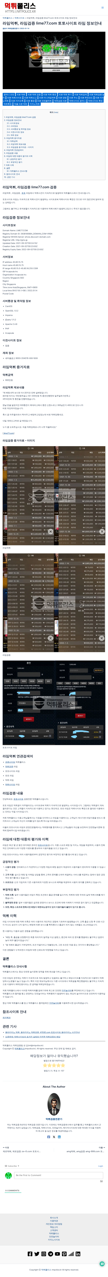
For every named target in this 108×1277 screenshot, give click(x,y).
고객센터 (54, 1230)
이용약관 (54, 1221)
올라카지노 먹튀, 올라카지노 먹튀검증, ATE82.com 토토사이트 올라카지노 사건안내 (42, 1032)
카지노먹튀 (35, 104)
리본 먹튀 (21, 94)
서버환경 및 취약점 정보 (19, 129)
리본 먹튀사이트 (14, 98)
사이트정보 (13, 123)
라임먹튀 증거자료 (13, 138)
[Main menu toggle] (102, 7)
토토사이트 (18, 799)
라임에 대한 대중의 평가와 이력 (18, 156)
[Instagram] (43, 1254)
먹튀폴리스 (8, 18)
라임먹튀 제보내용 (16, 144)
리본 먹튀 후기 (65, 94)
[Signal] (71, 1254)
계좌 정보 (12, 135)
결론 (7, 168)
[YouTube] (57, 1254)
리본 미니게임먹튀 (47, 98)
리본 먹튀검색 (80, 94)
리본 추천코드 (86, 98)
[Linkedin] (59, 1137)
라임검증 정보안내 (12, 120)
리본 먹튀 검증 (34, 94)
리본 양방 (62, 98)
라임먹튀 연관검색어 (13, 150)
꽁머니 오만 (9, 94)
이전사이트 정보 (15, 132)
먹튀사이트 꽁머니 (77, 101)
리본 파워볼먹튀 (44, 101)
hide (56, 112)
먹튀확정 (8, 104)
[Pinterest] (64, 1254)
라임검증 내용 (11, 153)
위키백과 (7, 1017)
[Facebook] (48, 1137)
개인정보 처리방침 (54, 1224)
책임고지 (54, 1227)
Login (100, 1166)
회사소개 (54, 1218)
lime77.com (8, 433)
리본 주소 (73, 98)
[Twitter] (37, 1254)
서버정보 (12, 126)
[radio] (45, 1065)
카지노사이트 (54, 1240)
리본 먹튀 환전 (49, 94)
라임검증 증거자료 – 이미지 (20, 147)
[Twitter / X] (54, 1137)
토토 (24, 193)
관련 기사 (9, 177)
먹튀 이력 (9, 165)
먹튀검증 (9, 766)
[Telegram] (50, 1254)
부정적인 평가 (14, 162)
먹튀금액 (12, 141)
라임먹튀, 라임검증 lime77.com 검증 (20, 117)
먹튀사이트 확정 (95, 101)
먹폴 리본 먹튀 (20, 104)
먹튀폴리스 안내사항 (17, 171)
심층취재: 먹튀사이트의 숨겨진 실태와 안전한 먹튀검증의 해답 (32, 1037)
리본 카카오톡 (17, 101)
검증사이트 (10, 762)
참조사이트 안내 (12, 174)
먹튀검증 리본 (60, 101)
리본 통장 (30, 101)
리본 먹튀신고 (30, 98)
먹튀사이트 (19, 18)
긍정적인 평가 (14, 159)
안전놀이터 (67, 990)
